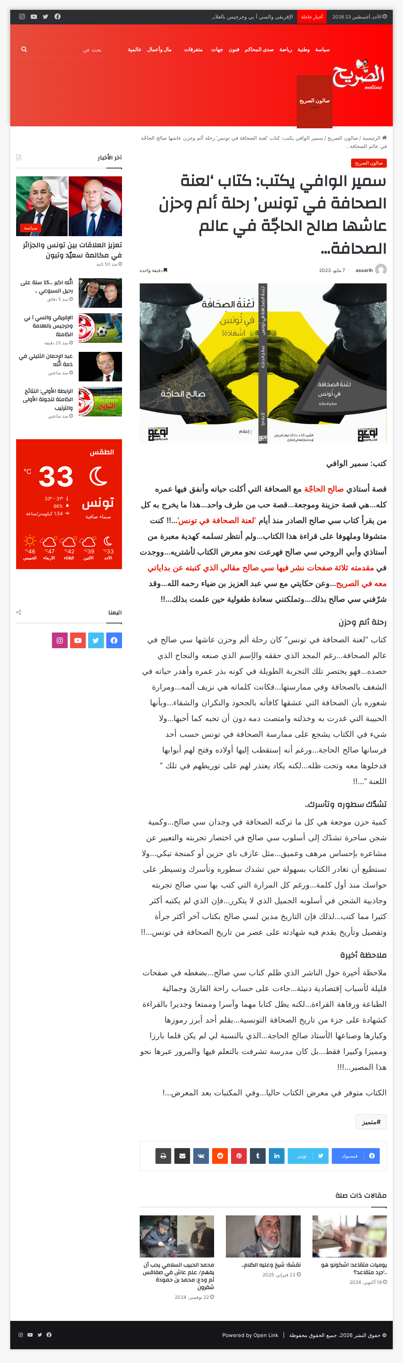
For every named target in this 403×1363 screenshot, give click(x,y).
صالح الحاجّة (324, 489)
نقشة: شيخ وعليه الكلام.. (271, 1265)
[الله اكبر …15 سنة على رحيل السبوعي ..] (100, 293)
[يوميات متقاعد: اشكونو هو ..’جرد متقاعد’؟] (349, 1236)
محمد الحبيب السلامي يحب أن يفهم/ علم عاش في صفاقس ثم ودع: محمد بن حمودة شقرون (178, 1276)
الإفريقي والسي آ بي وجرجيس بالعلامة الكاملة (243, 16)
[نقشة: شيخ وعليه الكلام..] (263, 1236)
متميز (369, 1122)
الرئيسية (372, 138)
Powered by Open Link (250, 1335)
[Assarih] (360, 75)
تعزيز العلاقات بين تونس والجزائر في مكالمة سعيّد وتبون (72, 250)
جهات (217, 49)
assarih (364, 270)
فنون (234, 49)
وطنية (304, 49)
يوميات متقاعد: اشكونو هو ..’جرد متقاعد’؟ (354, 1269)
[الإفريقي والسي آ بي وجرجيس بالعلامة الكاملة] (100, 328)
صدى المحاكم (259, 49)
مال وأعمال (159, 49)
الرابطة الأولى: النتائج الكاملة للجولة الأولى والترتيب (48, 399)
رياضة (285, 49)
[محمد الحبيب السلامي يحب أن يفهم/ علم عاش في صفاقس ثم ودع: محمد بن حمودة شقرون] (177, 1236)
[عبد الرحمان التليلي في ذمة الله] (100, 366)
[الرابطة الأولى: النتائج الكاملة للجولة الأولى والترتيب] (100, 401)
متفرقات (193, 49)
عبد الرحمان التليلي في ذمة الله (46, 360)
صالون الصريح (314, 101)
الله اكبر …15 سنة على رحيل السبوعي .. (46, 286)
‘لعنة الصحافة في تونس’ (217, 520)
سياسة (322, 49)
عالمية (135, 49)
